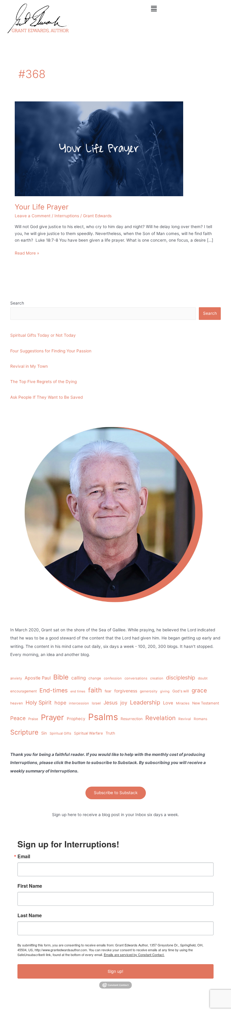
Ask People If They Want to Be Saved (46, 397)
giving (165, 691)
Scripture (24, 732)
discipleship (180, 677)
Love (168, 703)
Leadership (145, 702)
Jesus (110, 702)
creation (156, 678)
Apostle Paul (38, 678)
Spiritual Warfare (88, 733)
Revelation (160, 718)
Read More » (27, 252)
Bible (61, 677)
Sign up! (115, 971)
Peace (18, 718)
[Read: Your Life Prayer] (99, 148)
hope (60, 703)
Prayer (52, 717)
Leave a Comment (33, 215)
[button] (154, 8)
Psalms (103, 717)
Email (23, 856)
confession (113, 678)
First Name (29, 886)
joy (123, 703)
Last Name (29, 915)
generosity (148, 691)
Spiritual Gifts (60, 733)
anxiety (16, 678)
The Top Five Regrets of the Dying (43, 381)
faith (95, 690)
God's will (180, 691)
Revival (184, 719)
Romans (200, 719)
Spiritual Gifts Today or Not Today (43, 335)
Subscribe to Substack (115, 792)
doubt (203, 678)
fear (108, 691)
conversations (136, 678)
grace (199, 690)
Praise (33, 719)
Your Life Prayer (42, 207)
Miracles (182, 703)
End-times (53, 690)
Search (17, 303)
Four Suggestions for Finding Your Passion (50, 350)
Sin (44, 733)
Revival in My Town (29, 366)
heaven (16, 703)
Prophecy (76, 718)
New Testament (205, 703)
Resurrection (132, 718)
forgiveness (125, 690)
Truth (110, 733)
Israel (96, 703)
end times (77, 691)
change (94, 678)
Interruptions (66, 215)
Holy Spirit (39, 702)
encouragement (23, 691)
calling (78, 678)
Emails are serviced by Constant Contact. (134, 954)
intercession (79, 703)
